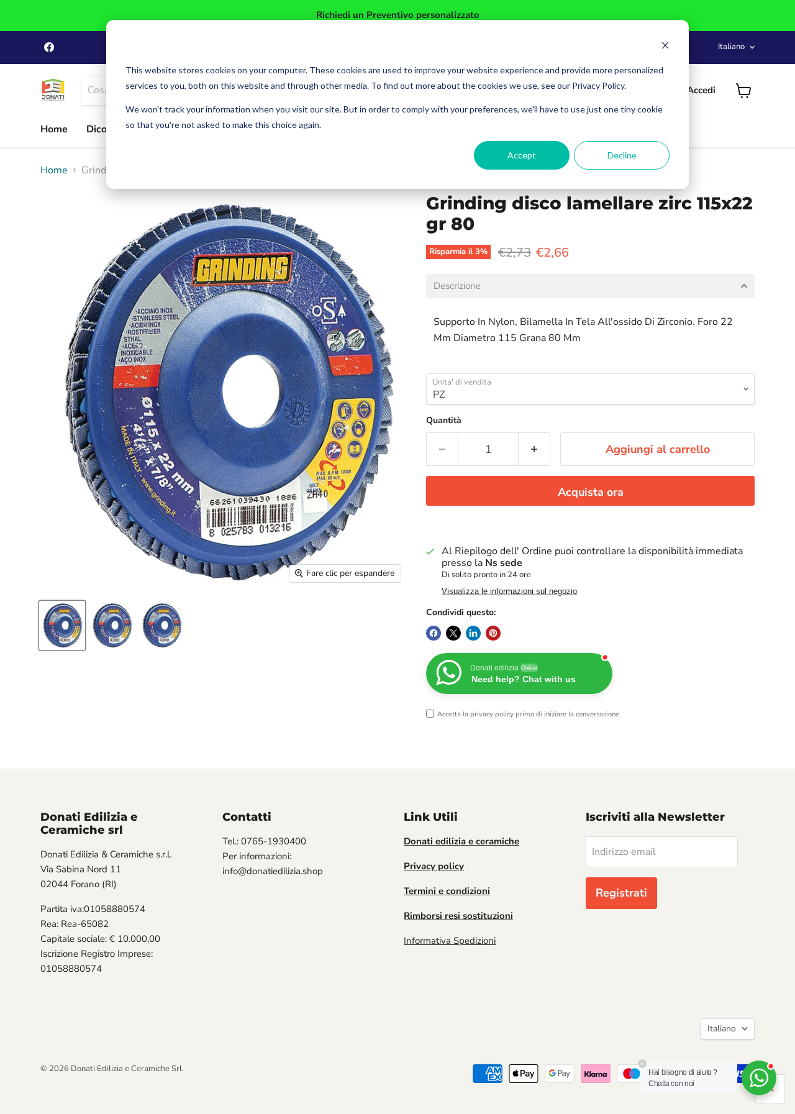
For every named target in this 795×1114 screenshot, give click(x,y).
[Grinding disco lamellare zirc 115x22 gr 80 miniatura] (62, 625)
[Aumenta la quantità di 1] (534, 449)
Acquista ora (591, 492)
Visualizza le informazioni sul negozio (509, 591)
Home (54, 129)
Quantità (443, 421)
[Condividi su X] (453, 633)
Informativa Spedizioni (450, 940)
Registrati (621, 892)
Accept (521, 155)
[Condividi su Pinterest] (493, 633)
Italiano (731, 46)
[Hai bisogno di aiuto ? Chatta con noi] (759, 1078)
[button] (590, 286)
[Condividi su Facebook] (433, 633)
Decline (622, 155)
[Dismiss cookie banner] (665, 47)
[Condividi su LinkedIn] (473, 633)
